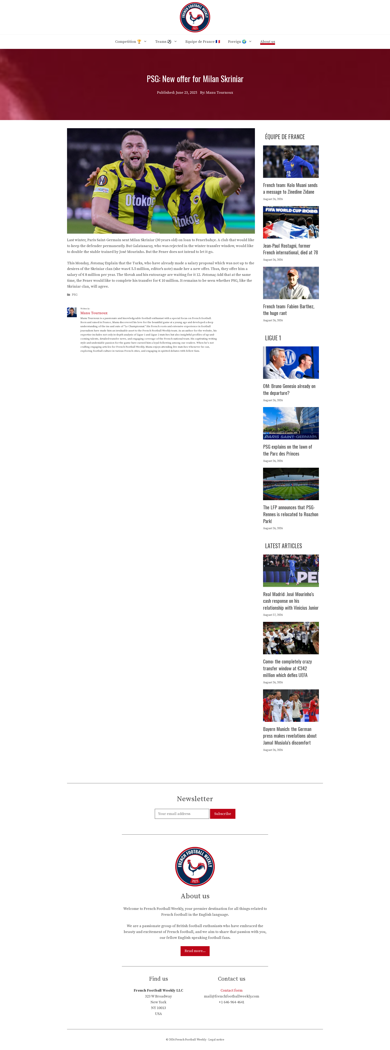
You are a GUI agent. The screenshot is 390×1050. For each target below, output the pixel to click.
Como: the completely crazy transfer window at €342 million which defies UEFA (287, 668)
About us (267, 41)
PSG (75, 295)
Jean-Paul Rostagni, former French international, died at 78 (290, 249)
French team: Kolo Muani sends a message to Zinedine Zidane (290, 188)
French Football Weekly (190, 1039)
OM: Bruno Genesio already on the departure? (289, 389)
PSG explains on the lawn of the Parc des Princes (287, 450)
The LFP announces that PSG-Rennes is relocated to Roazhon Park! (290, 513)
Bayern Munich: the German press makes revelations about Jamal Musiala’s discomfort (290, 735)
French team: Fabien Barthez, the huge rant (288, 309)
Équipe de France (285, 136)
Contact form (232, 990)
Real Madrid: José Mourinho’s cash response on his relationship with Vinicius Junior (291, 600)
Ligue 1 (273, 338)
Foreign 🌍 (237, 41)
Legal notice (216, 1039)
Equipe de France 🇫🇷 (202, 41)
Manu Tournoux (93, 313)
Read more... (195, 951)
